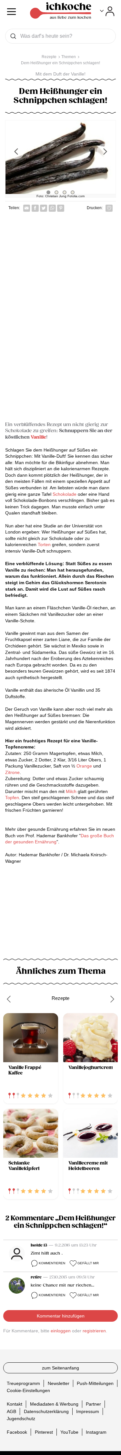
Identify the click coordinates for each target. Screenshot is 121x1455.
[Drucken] (109, 208)
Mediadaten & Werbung (54, 1404)
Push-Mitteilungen (95, 1383)
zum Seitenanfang (60, 1367)
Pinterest (44, 1432)
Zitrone (12, 772)
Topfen (12, 797)
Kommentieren (52, 1263)
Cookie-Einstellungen (28, 1390)
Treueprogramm (23, 1383)
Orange (84, 765)
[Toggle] (107, 11)
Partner (93, 1404)
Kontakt (14, 1404)
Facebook (17, 1432)
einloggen (61, 1330)
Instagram (96, 1432)
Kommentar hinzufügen (61, 1315)
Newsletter (58, 1383)
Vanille (38, 437)
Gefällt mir (88, 1263)
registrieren (94, 1330)
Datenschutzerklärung (46, 1411)
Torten (43, 544)
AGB (11, 1411)
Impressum (87, 1411)
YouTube (69, 1432)
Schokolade (63, 494)
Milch (71, 791)
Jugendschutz (21, 1418)
